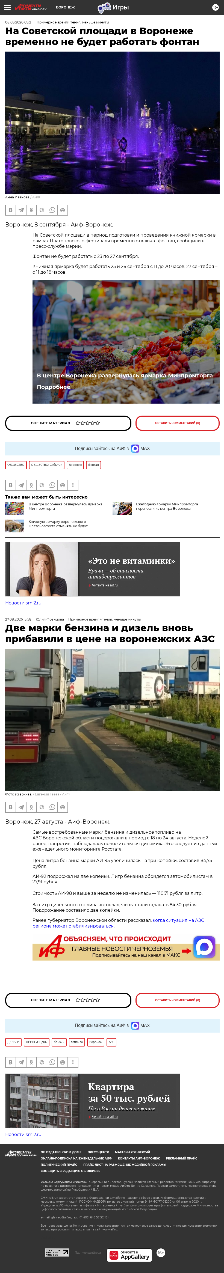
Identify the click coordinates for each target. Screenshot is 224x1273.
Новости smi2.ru (23, 603)
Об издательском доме (61, 1152)
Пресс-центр (98, 1152)
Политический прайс (59, 1165)
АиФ (36, 197)
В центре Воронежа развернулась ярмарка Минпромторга (125, 375)
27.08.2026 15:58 (18, 619)
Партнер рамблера (88, 1252)
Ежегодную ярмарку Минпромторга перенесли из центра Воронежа (167, 506)
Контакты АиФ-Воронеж (139, 1158)
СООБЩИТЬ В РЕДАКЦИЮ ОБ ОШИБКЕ (70, 1171)
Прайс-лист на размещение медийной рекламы (124, 1165)
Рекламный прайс (181, 1158)
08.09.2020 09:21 (18, 22)
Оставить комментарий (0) (177, 423)
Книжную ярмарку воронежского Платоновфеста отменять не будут (58, 524)
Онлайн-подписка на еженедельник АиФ (76, 1158)
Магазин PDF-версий (132, 1152)
